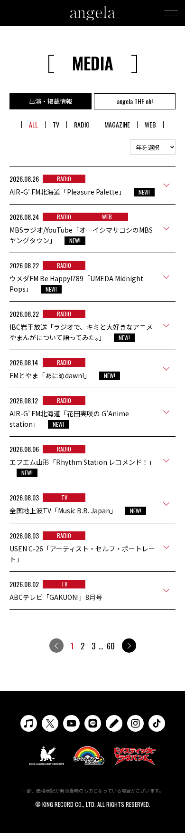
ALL (33, 124)
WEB (150, 124)
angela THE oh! (135, 101)
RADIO (82, 124)
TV (56, 124)
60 (111, 646)
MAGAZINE (117, 124)
